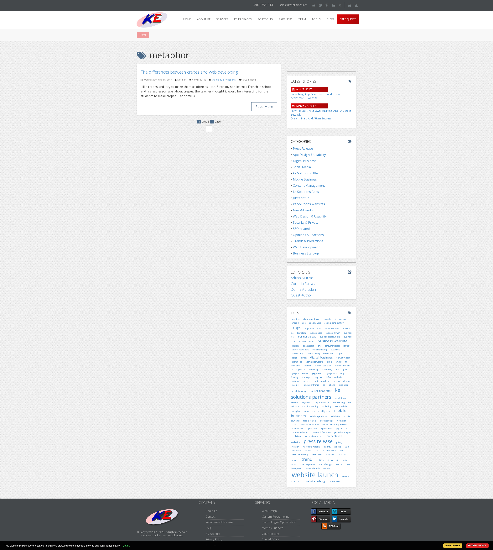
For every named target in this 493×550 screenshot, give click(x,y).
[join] (356, 5)
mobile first (336, 416)
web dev (339, 464)
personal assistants (300, 432)
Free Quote (348, 19)
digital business (321, 357)
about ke (296, 319)
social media (317, 454)
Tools (316, 19)
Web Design (269, 511)
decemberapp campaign (333, 353)
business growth (332, 333)
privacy (339, 442)
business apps (315, 333)
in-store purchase (321, 381)
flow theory (327, 369)
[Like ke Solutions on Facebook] (313, 5)
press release (318, 441)
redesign (295, 446)
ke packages (243, 19)
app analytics (315, 323)
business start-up (306, 341)
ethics (329, 361)
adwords (326, 319)
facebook (307, 365)
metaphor (296, 411)
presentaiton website (313, 436)
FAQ (208, 528)
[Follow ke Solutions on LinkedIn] (333, 5)
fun (337, 369)
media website (341, 406)
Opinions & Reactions (224, 79)
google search (317, 373)
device (304, 357)
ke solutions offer (321, 391)
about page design (311, 319)
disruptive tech (343, 357)
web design (325, 464)
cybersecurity (297, 353)
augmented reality (313, 328)
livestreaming (339, 402)
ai (335, 319)
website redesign (316, 481)
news (294, 424)
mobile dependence (318, 416)
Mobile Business (305, 179)
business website (332, 340)
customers (335, 349)
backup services (332, 328)
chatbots (295, 345)
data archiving (313, 353)
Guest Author (301, 295)
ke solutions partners (315, 393)
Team (302, 19)
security (327, 446)
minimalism (309, 411)
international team (341, 381)
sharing (308, 450)
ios (324, 385)
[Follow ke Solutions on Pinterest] (326, 5)
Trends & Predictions (308, 241)
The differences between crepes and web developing (189, 72)
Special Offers (270, 539)
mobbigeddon (324, 411)
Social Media (302, 167)
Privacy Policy (214, 539)
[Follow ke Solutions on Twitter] (320, 5)
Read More (264, 106)
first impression (298, 369)
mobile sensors (309, 420)
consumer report (332, 345)
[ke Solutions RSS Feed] (340, 5)
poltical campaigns (342, 432)
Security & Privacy (305, 222)
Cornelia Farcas (303, 283)
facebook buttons (342, 365)
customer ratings (320, 349)
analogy (342, 319)
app (304, 323)
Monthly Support (272, 528)
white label (335, 481)
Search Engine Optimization (279, 522)
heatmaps (306, 377)
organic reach (326, 428)
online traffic (297, 428)
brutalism (301, 333)
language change (321, 402)
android (295, 323)
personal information (321, 432)
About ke (203, 19)
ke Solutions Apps (306, 192)
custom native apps (300, 349)
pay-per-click (341, 428)
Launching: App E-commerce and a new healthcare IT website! (315, 96)
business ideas (307, 336)
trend (306, 459)
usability (320, 460)
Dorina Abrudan (303, 289)
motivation (341, 420)
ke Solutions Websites (309, 204)
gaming (346, 369)
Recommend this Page (220, 522)
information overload (301, 381)
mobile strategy (326, 420)
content (346, 345)
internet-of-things (311, 385)
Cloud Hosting (270, 534)
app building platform (334, 323)
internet (295, 385)
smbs (342, 450)
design (295, 357)
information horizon (335, 377)
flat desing (313, 369)
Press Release (303, 148)
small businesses (329, 450)
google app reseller (300, 373)
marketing (326, 406)
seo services (297, 450)
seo (347, 446)
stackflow (330, 454)
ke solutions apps (299, 391)
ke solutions (344, 385)
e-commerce (297, 361)
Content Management (309, 185)
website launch (315, 474)
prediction (296, 436)
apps (296, 327)
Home (187, 19)
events (338, 361)
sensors (338, 446)
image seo (318, 377)
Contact (210, 516)
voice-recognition (307, 464)
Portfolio (265, 19)
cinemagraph (308, 345)
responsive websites (311, 446)
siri (317, 450)
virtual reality (333, 460)
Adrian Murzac (302, 277)
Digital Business (304, 161)
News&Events (303, 210)
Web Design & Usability (310, 216)
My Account (213, 534)
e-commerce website (314, 361)
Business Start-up (306, 253)
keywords (306, 402)
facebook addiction (323, 365)
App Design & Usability (309, 155)
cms (319, 345)
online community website (334, 424)
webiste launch (313, 468)
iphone (332, 385)
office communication (309, 424)
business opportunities (330, 336)
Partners (286, 19)
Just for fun (301, 198)
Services (222, 19)
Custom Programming (275, 516)
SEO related (301, 229)
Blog (330, 19)
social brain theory (300, 454)
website (326, 468)
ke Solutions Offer (306, 173)
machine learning (310, 406)
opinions (312, 428)
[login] (349, 5)
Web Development (306, 247)
